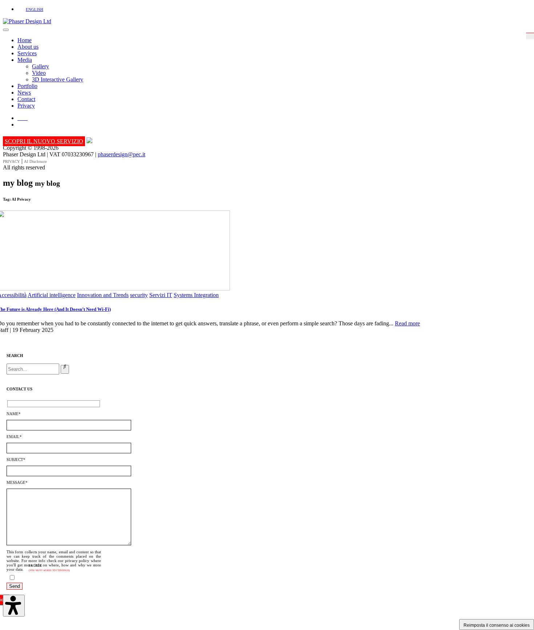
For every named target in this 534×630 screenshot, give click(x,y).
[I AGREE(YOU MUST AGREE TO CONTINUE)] (39, 578)
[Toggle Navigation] (6, 30)
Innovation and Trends (103, 295)
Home (24, 40)
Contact (26, 99)
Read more (407, 323)
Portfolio (27, 86)
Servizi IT (160, 295)
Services (27, 53)
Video (39, 73)
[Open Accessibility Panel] (14, 606)
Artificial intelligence (52, 295)
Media (24, 60)
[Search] (65, 369)
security (139, 295)
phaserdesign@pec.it (121, 154)
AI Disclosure (35, 161)
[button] (29, 9)
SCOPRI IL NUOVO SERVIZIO (44, 141)
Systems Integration (196, 295)
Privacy (26, 106)
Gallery (40, 66)
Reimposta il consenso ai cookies (497, 625)
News (24, 92)
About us (28, 47)
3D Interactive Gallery (57, 79)
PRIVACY (11, 161)
